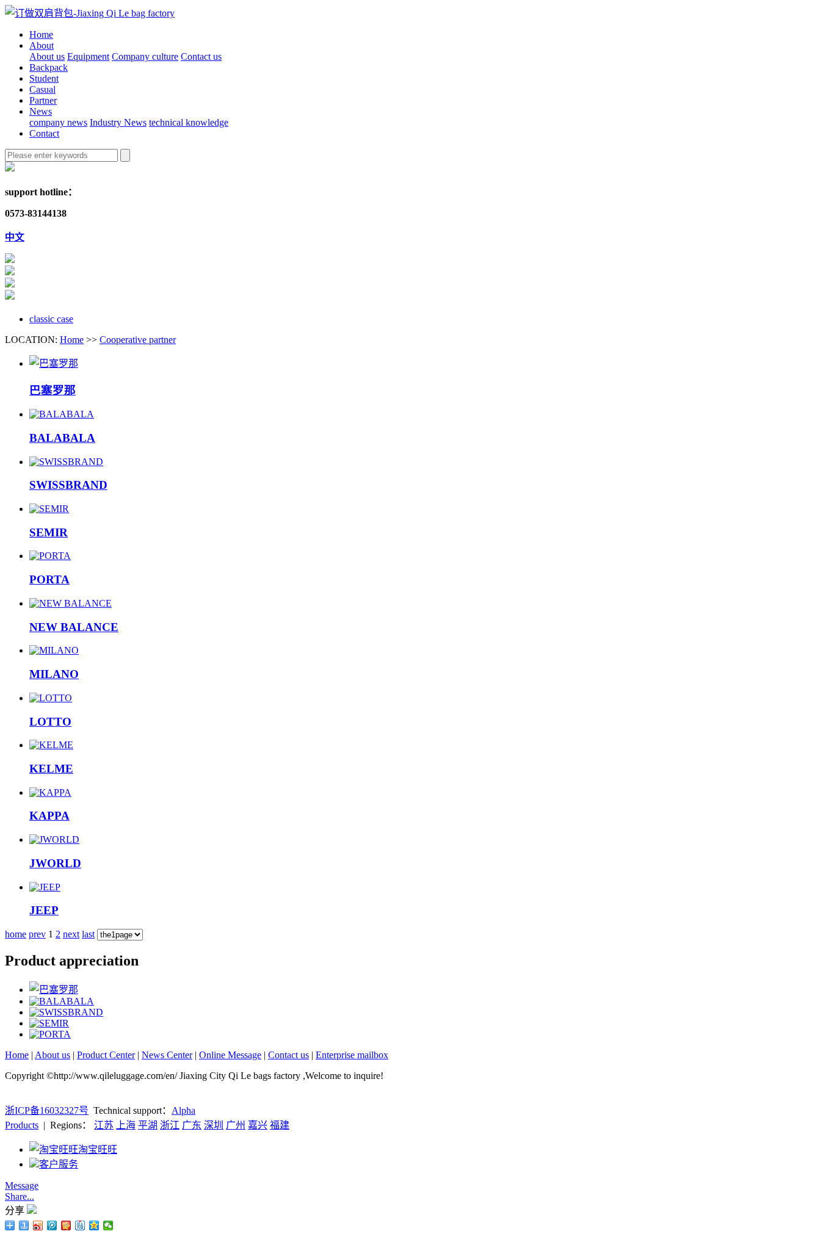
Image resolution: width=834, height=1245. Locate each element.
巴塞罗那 (52, 390)
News (40, 111)
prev (37, 934)
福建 (279, 1125)
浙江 (169, 1125)
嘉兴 (257, 1125)
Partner (43, 100)
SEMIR (48, 532)
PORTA (49, 579)
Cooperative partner (138, 339)
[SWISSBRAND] (66, 462)
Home (41, 34)
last (88, 934)
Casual (42, 89)
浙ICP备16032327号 (47, 1110)
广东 (191, 1125)
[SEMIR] (49, 508)
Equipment (88, 56)
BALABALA (62, 437)
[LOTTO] (50, 698)
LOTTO (50, 721)
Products (21, 1125)
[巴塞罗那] (53, 363)
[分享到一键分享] (24, 1225)
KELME (51, 768)
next (71, 934)
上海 (126, 1125)
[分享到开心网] (66, 1225)
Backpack (48, 67)
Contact (44, 133)
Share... (19, 1196)
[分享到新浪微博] (38, 1225)
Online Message (230, 1055)
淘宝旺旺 (97, 1149)
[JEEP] (44, 887)
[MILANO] (54, 650)
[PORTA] (50, 555)
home (15, 934)
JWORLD (55, 863)
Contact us (201, 56)
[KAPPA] (50, 792)
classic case (51, 319)
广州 (235, 1125)
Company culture (145, 56)
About (41, 45)
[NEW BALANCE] (70, 603)
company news (58, 122)
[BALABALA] (61, 414)
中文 (14, 237)
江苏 (104, 1125)
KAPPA (49, 815)
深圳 (213, 1125)
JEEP (44, 910)
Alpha (183, 1110)
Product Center (106, 1055)
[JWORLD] (54, 839)
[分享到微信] (108, 1225)
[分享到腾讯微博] (52, 1225)
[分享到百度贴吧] (80, 1225)
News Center (167, 1055)
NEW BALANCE (73, 627)
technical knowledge (188, 122)
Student (44, 78)
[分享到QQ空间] (94, 1225)
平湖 (148, 1125)
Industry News (118, 122)
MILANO (54, 674)
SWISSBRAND (68, 484)
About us (47, 56)
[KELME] (51, 745)
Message (21, 1185)
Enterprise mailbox (352, 1055)
